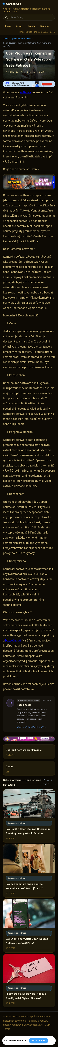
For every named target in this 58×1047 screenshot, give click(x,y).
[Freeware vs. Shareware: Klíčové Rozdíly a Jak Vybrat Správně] (29, 980)
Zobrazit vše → (47, 782)
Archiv (19, 26)
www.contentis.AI (33, 1024)
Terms (6, 1028)
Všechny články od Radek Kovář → (31, 727)
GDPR (48, 1024)
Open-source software (21, 38)
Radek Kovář (24, 704)
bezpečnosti (13, 640)
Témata (31, 26)
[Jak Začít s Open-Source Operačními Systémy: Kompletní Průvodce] (29, 816)
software (25, 92)
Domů (8, 26)
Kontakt (44, 26)
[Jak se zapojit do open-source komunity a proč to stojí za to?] (29, 871)
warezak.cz (13, 3)
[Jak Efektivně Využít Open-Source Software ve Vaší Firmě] (29, 925)
